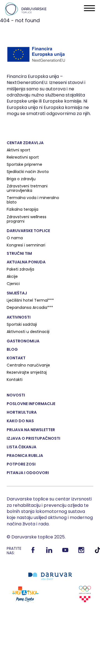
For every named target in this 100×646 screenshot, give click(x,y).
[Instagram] (81, 552)
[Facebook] (33, 552)
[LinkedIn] (49, 552)
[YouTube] (65, 552)
